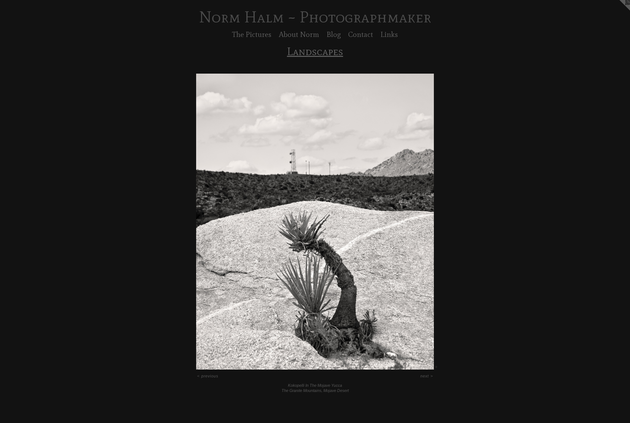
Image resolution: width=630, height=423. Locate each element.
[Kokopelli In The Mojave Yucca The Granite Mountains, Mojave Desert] (315, 222)
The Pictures (251, 34)
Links (389, 34)
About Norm (299, 34)
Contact (360, 34)
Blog (334, 34)
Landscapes (315, 51)
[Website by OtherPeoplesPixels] (620, 10)
